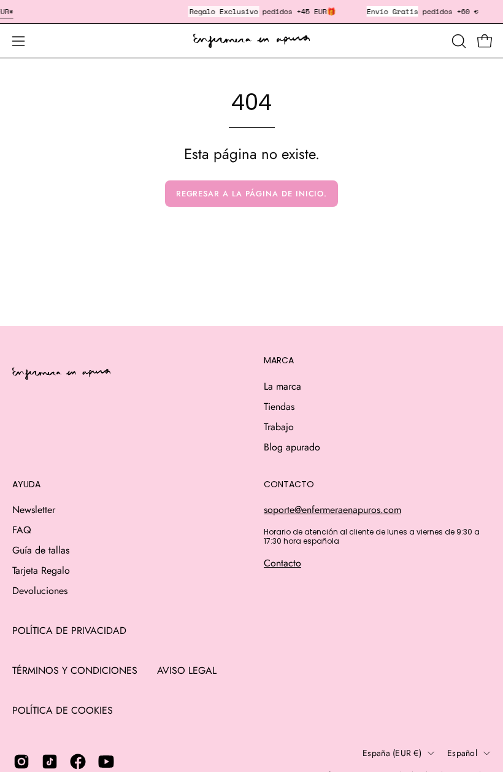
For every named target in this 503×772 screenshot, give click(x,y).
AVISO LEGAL (187, 670)
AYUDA (26, 484)
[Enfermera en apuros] (251, 41)
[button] (457, 41)
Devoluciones (39, 591)
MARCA (279, 360)
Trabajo (279, 427)
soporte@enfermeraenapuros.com (332, 510)
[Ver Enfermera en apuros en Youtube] (106, 761)
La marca (282, 386)
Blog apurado (292, 447)
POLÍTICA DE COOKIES (62, 710)
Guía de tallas (40, 550)
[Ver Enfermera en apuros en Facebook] (78, 761)
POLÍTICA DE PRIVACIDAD (69, 630)
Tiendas (279, 407)
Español (462, 753)
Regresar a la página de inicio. (252, 193)
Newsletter (33, 510)
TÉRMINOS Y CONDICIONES (74, 670)
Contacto (282, 563)
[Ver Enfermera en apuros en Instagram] (21, 761)
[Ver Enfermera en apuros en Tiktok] (49, 761)
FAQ (21, 530)
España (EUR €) (392, 753)
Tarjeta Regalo (41, 570)
